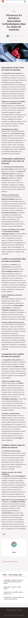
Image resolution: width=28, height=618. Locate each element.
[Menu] (24, 1)
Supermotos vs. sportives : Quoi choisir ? (12, 587)
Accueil (3, 6)
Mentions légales (11, 610)
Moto (7, 6)
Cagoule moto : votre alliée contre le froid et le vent (13, 592)
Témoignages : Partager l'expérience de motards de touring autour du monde (13, 581)
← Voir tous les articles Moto (10, 561)
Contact (19, 610)
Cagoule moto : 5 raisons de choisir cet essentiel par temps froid (14, 598)
